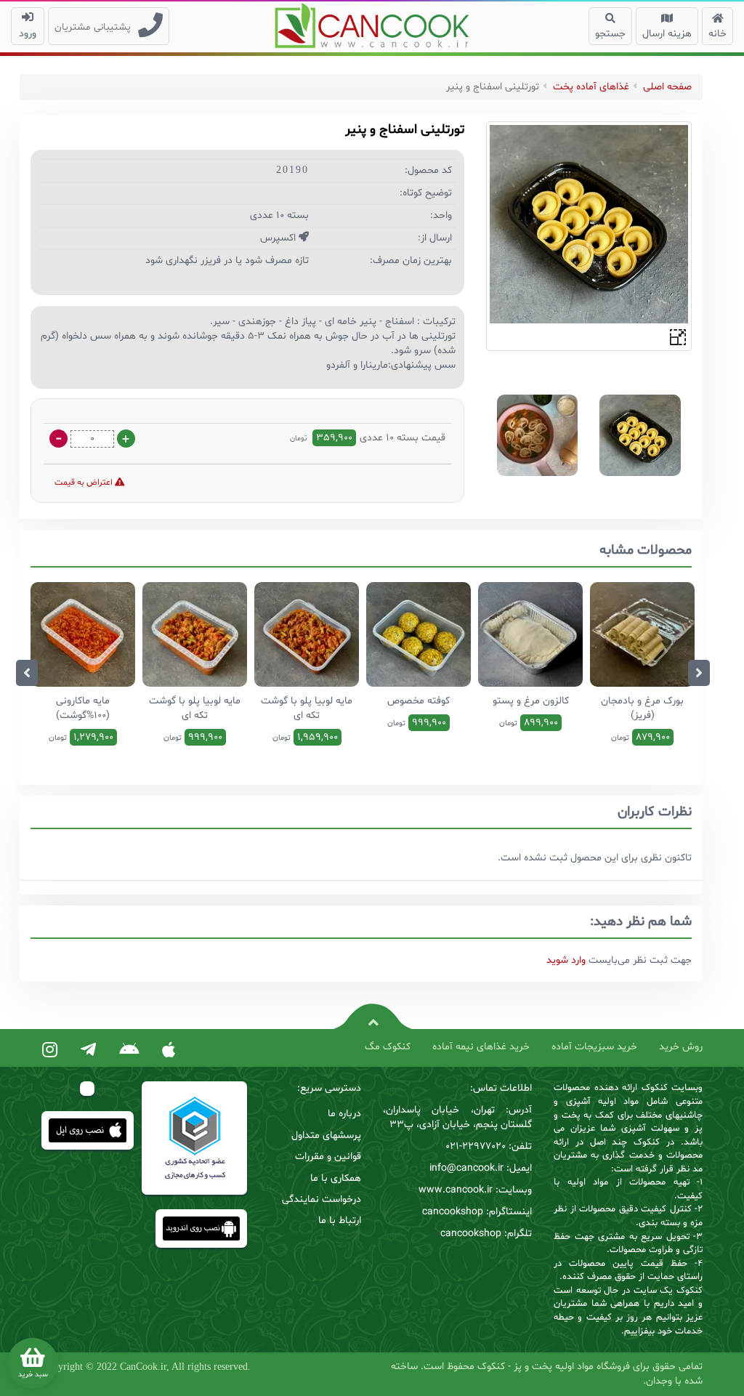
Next (699, 673)
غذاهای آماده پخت (591, 87)
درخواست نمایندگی (321, 1199)
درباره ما (344, 1114)
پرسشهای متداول (326, 1135)
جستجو (610, 34)
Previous (27, 673)
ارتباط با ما (339, 1220)
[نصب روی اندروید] (129, 1051)
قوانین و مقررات (328, 1156)
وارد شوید (566, 960)
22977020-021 (475, 1146)
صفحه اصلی (667, 87)
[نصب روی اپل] (168, 1051)
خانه (717, 34)
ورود (27, 34)
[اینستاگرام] (50, 1051)
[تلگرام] (88, 1051)
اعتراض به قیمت (84, 482)
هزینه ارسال (667, 34)
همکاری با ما (335, 1178)
